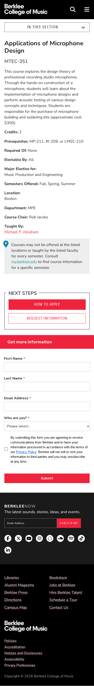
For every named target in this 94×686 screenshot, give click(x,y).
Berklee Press (16, 592)
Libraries (11, 577)
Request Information (47, 318)
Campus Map (15, 607)
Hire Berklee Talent (65, 592)
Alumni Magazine (19, 585)
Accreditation (14, 647)
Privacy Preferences (19, 665)
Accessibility (14, 659)
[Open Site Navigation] (87, 9)
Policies (10, 641)
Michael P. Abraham (21, 231)
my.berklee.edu (24, 261)
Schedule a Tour (63, 599)
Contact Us (58, 607)
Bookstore (58, 577)
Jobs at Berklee (62, 585)
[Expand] (83, 27)
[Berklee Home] (47, 626)
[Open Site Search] (73, 9)
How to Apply (47, 304)
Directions (12, 599)
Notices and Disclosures (23, 653)
